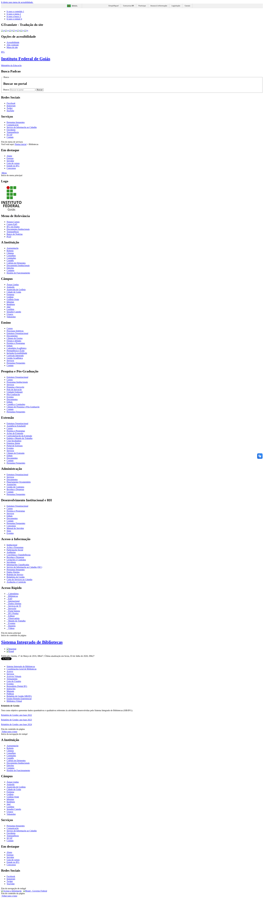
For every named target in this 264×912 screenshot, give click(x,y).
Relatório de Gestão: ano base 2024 (16, 724)
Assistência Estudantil (16, 426)
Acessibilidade (13, 42)
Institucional (12, 545)
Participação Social (15, 550)
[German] (15, 30)
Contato (10, 137)
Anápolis (10, 287)
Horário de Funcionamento (18, 273)
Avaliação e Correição (16, 582)
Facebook (11, 876)
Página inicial (20, 144)
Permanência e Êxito (15, 350)
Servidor (10, 161)
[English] (7, 30)
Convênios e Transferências (19, 555)
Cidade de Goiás (14, 292)
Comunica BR (128, 6)
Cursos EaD (12, 224)
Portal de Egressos (15, 446)
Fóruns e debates (14, 341)
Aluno (9, 156)
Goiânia (10, 297)
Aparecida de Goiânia (16, 289)
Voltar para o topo (9, 731)
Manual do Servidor (15, 528)
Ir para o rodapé (14, 19)
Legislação (176, 6)
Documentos (12, 336)
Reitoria (10, 250)
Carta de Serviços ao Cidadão (19, 579)
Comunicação (13, 125)
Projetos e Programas (16, 343)
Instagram (11, 879)
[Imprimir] (11, 649)
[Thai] (26, 30)
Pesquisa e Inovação (15, 387)
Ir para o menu (14, 14)
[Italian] (18, 30)
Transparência (13, 132)
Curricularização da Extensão (19, 436)
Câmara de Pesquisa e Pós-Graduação (23, 407)
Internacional (14, 601)
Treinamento (12, 679)
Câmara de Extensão (15, 453)
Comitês (10, 260)
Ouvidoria (11, 130)
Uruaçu (10, 314)
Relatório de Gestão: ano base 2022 (16, 715)
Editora (11, 616)
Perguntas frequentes (16, 122)
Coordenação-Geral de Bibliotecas (21, 669)
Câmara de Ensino (15, 338)
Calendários (13, 593)
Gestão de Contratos (15, 487)
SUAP (9, 135)
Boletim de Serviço (15, 574)
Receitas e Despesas (15, 489)
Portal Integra (14, 611)
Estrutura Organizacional (17, 333)
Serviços (10, 360)
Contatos (10, 270)
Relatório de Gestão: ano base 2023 (16, 720)
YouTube (11, 884)
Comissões (11, 258)
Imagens (12, 626)
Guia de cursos (13, 163)
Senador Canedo (14, 312)
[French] (11, 30)
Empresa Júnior (13, 443)
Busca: (6, 89)
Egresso (10, 158)
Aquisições (11, 484)
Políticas (10, 693)
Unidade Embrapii (15, 392)
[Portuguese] (3, 30)
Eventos (10, 397)
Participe (142, 6)
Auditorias (11, 552)
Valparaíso (11, 317)
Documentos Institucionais (18, 229)
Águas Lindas (13, 284)
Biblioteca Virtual (14, 701)
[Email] (10, 651)
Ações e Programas (15, 547)
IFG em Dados (13, 227)
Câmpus (10, 253)
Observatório (14, 618)
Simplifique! (113, 6)
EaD (10, 598)
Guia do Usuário (14, 681)
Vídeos (11, 628)
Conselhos (11, 255)
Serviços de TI (14, 606)
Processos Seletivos (15, 331)
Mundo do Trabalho (17, 621)
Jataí (8, 307)
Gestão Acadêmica (15, 358)
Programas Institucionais (17, 382)
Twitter (10, 881)
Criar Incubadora (14, 441)
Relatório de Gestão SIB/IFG (19, 696)
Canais (187, 6)
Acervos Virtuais (14, 676)
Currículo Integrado (15, 355)
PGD (9, 236)
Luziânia (10, 309)
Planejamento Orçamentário (19, 482)
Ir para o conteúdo (15, 11)
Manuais (10, 691)
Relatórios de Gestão (16, 577)
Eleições (10, 268)
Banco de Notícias (15, 234)
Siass (9, 531)
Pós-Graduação (13, 394)
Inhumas (10, 302)
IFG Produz (13, 613)
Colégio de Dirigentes (16, 263)
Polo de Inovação (14, 389)
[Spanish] (22, 30)
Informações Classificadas (18, 564)
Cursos (10, 328)
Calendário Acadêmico (16, 348)
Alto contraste (13, 45)
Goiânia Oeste (13, 299)
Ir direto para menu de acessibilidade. (17, 2)
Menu (4, 173)
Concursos (11, 168)
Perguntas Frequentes (16, 363)
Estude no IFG (13, 166)
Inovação (12, 608)
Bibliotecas (13, 596)
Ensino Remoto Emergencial (19, 698)
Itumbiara (11, 304)
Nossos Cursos (13, 222)
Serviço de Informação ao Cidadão (22, 127)
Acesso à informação (158, 6)
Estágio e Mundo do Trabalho (19, 438)
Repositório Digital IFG (17, 686)
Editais (10, 346)
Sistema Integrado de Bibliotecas (32, 642)
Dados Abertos (13, 572)
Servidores (11, 562)
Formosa (10, 294)
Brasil (75, 6)
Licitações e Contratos (16, 560)
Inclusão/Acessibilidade (17, 353)
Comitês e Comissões (16, 404)
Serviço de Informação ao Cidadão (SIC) (24, 567)
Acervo (10, 671)
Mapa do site (12, 47)
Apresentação (12, 248)
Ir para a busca (14, 16)
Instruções (11, 689)
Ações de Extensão (15, 433)
